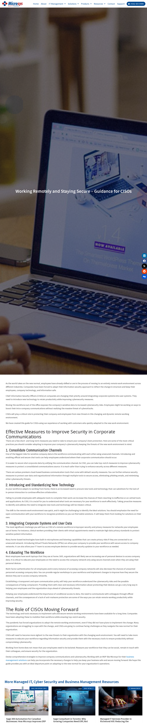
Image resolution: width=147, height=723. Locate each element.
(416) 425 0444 (136, 3)
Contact (111, 3)
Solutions (72, 3)
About (43, 3)
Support (121, 3)
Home (36, 3)
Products (85, 3)
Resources (98, 3)
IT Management (56, 3)
